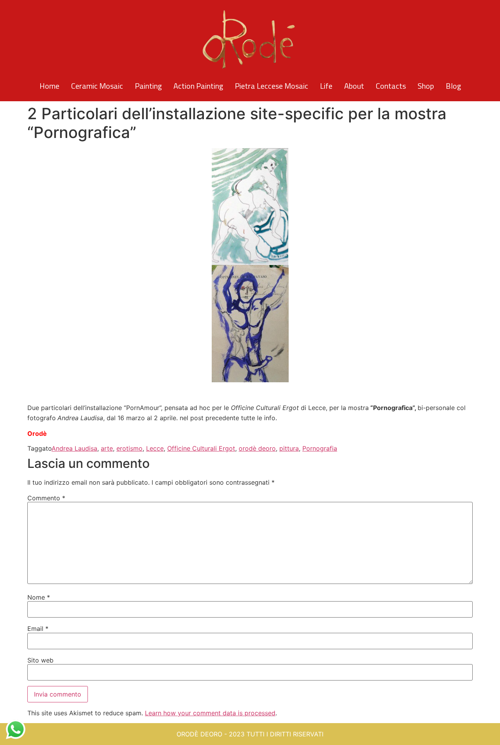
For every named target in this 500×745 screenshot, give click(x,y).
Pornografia (319, 448)
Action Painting (198, 86)
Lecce (155, 448)
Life (326, 86)
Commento (46, 498)
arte (107, 448)
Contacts (391, 86)
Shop (426, 86)
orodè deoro (257, 448)
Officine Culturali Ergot (201, 448)
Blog (453, 86)
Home (49, 86)
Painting (148, 86)
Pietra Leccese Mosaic (271, 86)
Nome (38, 597)
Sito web (40, 660)
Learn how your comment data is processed (210, 713)
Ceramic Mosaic (97, 86)
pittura (289, 448)
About (354, 86)
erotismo (129, 448)
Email (37, 628)
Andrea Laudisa (74, 448)
